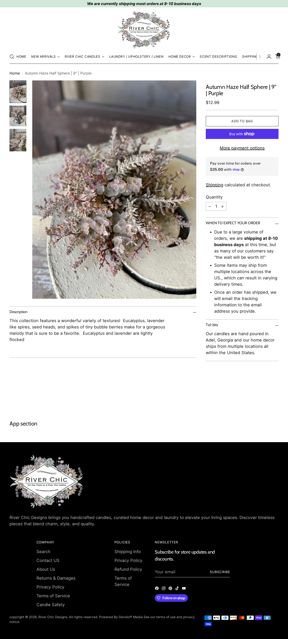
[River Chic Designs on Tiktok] (177, 589)
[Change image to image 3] (17, 140)
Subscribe (220, 572)
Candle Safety (50, 604)
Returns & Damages (55, 578)
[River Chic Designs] (144, 29)
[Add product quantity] (222, 206)
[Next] (260, 56)
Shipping (214, 184)
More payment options (242, 148)
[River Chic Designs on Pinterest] (170, 589)
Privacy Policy (50, 587)
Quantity (214, 197)
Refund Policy (128, 569)
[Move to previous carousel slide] (265, 397)
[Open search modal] (12, 56)
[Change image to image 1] (17, 91)
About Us (45, 569)
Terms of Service (53, 595)
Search (43, 551)
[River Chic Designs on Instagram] (164, 589)
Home (14, 73)
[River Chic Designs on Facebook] (157, 589)
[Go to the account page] (267, 56)
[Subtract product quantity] (210, 206)
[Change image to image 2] (17, 116)
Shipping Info (127, 551)
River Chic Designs (52, 617)
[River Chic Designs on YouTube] (184, 589)
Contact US (47, 560)
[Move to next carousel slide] (275, 397)
